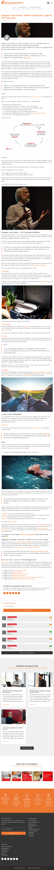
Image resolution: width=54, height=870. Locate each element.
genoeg (48, 373)
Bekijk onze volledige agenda (27, 652)
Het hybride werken (32, 830)
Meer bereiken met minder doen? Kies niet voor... (12, 691)
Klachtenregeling (5, 848)
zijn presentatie (37, 428)
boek (18, 276)
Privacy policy (4, 855)
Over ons (3, 853)
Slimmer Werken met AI (33, 822)
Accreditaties (4, 849)
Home (14, 7)
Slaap (4, 518)
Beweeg (5, 515)
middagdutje (25, 375)
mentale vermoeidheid (39, 265)
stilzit (14, 365)
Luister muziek (7, 513)
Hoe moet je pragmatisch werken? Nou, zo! (13, 728)
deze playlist (44, 281)
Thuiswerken (31, 836)
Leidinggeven (31, 832)
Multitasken (4, 425)
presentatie (26, 57)
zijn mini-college (37, 96)
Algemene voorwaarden (6, 846)
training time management (27, 534)
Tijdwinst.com (22, 867)
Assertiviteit (31, 834)
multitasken (46, 434)
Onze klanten (4, 851)
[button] (6, 776)
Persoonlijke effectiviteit (33, 829)
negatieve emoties (40, 113)
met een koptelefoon (42, 524)
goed (14, 375)
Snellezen (30, 827)
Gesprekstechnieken (33, 825)
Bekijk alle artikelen (27, 748)
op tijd (5, 375)
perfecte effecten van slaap (43, 372)
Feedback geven (32, 824)
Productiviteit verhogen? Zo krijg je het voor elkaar (40, 691)
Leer (4, 516)
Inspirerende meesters (35, 7)
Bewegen (25, 326)
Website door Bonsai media (34, 867)
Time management (32, 820)
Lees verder (6, 704)
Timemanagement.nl (23, 7)
